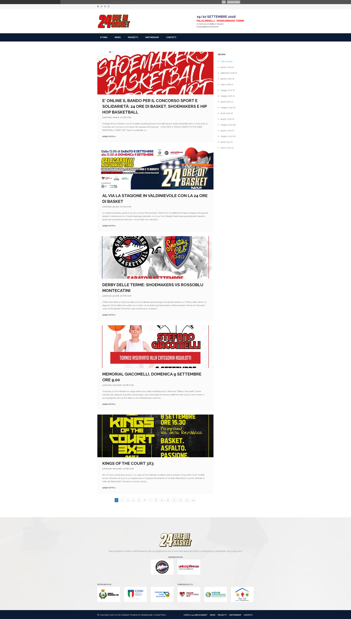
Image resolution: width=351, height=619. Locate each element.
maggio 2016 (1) (227, 96)
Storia (103, 37)
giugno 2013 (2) (227, 130)
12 (180, 500)
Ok (224, 2)
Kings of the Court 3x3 (128, 463)
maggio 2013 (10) (228, 136)
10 (168, 500)
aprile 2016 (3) (226, 102)
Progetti (133, 37)
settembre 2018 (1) (228, 73)
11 (174, 500)
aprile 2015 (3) (226, 113)
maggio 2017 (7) (227, 90)
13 (187, 500)
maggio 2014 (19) (228, 125)
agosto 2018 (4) (227, 79)
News (118, 37)
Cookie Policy (233, 2)
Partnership (152, 37)
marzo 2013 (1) (226, 148)
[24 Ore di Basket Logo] (113, 21)
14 (193, 500)
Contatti (171, 37)
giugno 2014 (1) (227, 119)
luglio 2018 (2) (226, 84)
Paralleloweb (147, 615)
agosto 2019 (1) (227, 67)
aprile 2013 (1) (226, 142)
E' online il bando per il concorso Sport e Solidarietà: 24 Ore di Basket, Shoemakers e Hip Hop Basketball (154, 106)
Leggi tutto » (109, 136)
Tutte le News (226, 61)
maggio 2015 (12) (228, 107)
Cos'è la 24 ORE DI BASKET (195, 615)
